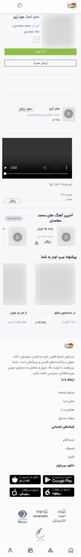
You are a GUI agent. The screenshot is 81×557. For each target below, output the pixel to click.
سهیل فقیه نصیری (17, 322)
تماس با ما (68, 401)
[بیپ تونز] (73, 5)
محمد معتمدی (22, 25)
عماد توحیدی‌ (31, 31)
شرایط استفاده (66, 392)
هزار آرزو (54, 108)
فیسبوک (70, 448)
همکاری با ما (67, 410)
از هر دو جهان (18, 312)
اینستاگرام (68, 440)
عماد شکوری (68, 322)
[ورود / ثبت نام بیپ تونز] (10, 550)
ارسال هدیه (40, 63)
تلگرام (71, 457)
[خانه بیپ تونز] (71, 550)
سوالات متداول (66, 418)
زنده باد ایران (45, 228)
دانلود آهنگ (31, 17)
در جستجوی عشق (64, 312)
